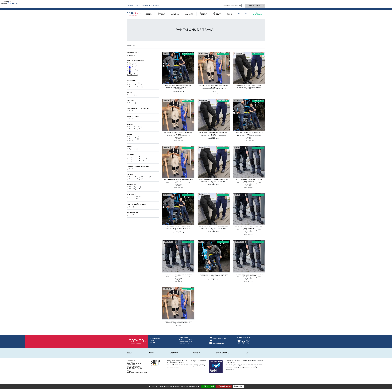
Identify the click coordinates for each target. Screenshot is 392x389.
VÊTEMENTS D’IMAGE (203, 13)
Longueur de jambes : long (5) (138, 159)
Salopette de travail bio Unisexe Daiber (178, 321)
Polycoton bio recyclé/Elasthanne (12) (140, 177)
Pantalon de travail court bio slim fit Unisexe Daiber (248, 227)
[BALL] (155, 363)
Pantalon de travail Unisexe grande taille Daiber (213, 133)
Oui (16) (131, 207)
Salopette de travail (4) (136, 87)
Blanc (134, 65)
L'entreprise (131, 361)
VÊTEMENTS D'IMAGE (217, 13)
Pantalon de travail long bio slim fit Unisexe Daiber (249, 180)
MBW (149, 354)
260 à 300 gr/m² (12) (135, 187)
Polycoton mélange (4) (136, 179)
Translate (15, 3)
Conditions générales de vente (137, 373)
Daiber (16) (132, 103)
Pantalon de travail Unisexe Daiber (249, 85)
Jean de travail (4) (134, 83)
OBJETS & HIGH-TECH (175, 13)
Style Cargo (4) (133, 149)
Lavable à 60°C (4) (134, 199)
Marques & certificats (182, 9)
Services (130, 362)
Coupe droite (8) (134, 139)
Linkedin (248, 342)
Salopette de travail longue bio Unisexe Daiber (213, 86)
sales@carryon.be (220, 343)
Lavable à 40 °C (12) (135, 197)
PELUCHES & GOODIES (148, 13)
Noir (133, 73)
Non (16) (131, 215)
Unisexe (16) (133, 95)
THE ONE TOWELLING (222, 354)
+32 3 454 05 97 (219, 339)
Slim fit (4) (132, 141)
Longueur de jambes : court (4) (138, 157)
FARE (171, 354)
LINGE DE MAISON (229, 13)
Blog (128, 370)
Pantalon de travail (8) (135, 85)
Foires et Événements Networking (134, 364)
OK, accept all (209, 386)
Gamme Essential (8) (135, 127)
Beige (134, 63)
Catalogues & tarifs (159, 9)
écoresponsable (257, 13)
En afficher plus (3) (132, 75)
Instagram (239, 342)
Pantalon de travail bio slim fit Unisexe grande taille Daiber (249, 274)
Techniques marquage (206, 9)
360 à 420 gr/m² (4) (134, 189)
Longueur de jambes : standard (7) (139, 161)
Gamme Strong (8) (134, 129)
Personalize (238, 386)
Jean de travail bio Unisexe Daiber (178, 227)
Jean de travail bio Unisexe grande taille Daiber (249, 133)
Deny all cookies (225, 386)
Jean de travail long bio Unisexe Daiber (178, 85)
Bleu (133, 67)
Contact (240, 9)
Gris (133, 69)
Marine (134, 71)
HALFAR (195, 354)
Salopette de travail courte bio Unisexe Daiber (178, 180)
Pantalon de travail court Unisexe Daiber (213, 180)
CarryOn (139, 9)
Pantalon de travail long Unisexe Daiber (213, 227)
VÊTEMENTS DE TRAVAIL (161, 13)
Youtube (243, 342)
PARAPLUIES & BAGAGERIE (189, 13)
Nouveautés (242, 13)
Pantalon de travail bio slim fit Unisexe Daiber (178, 274)
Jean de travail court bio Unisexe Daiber (214, 274)
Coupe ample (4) (134, 137)
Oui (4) (131, 111)
